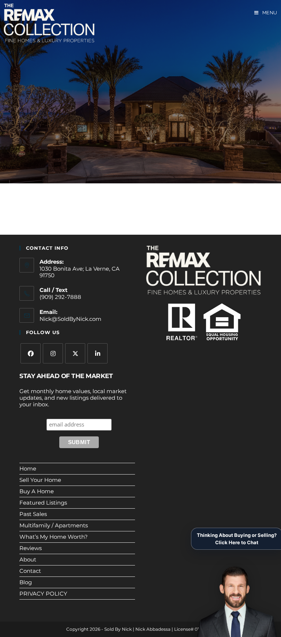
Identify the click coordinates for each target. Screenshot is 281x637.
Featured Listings (43, 502)
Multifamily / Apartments (53, 525)
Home (27, 468)
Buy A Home (36, 491)
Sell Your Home (40, 479)
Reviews (30, 548)
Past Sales (33, 513)
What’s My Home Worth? (53, 536)
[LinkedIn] (97, 353)
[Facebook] (30, 353)
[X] (75, 353)
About (27, 559)
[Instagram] (53, 353)
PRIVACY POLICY (43, 593)
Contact (30, 570)
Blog (25, 582)
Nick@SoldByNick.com (70, 318)
